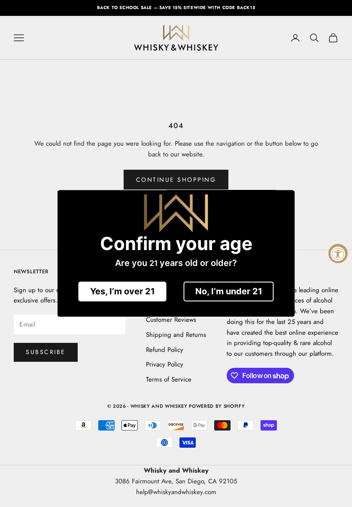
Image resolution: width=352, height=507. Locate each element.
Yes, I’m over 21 (122, 292)
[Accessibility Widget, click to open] (338, 253)
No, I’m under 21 (228, 292)
